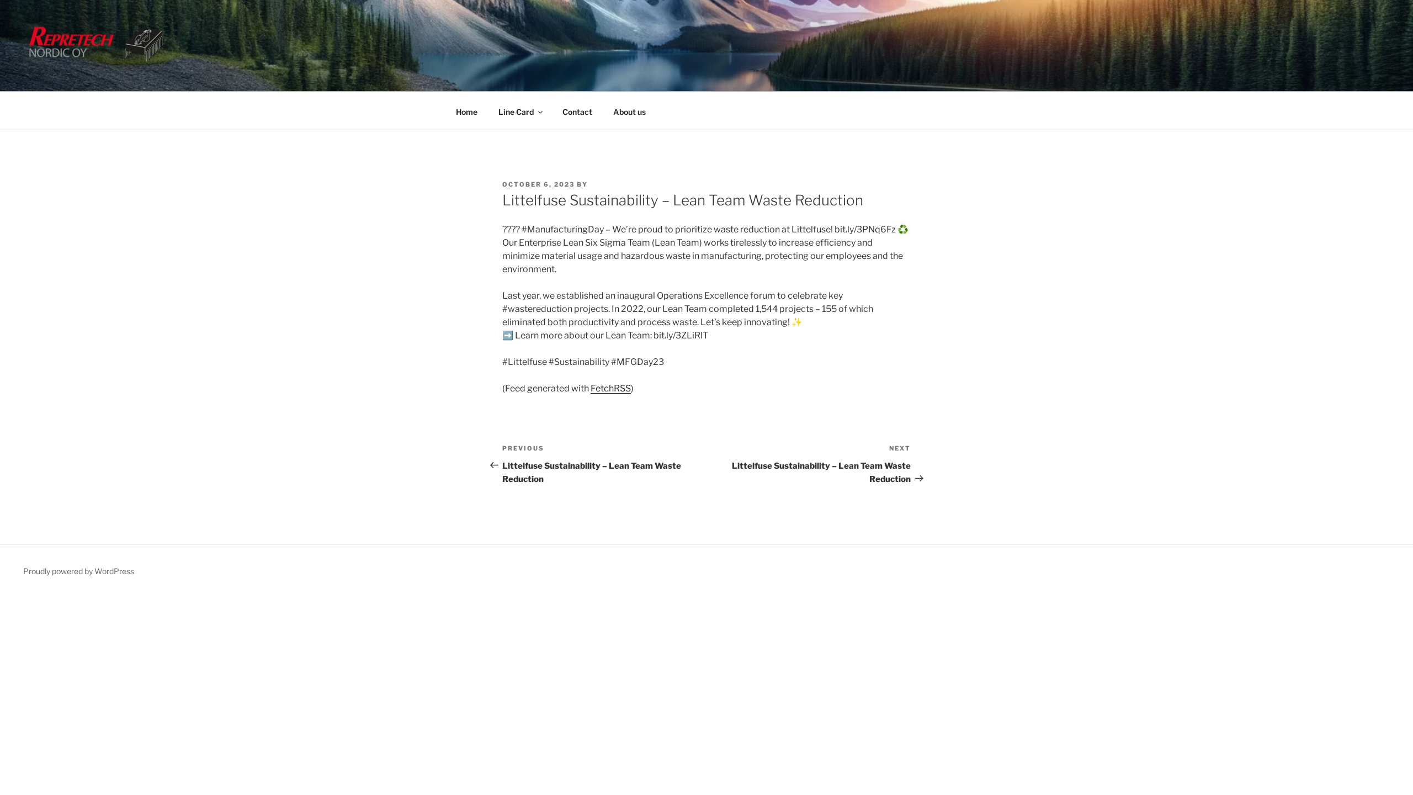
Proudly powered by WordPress (78, 571)
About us (629, 111)
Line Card (516, 111)
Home (466, 111)
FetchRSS (611, 388)
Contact (577, 111)
